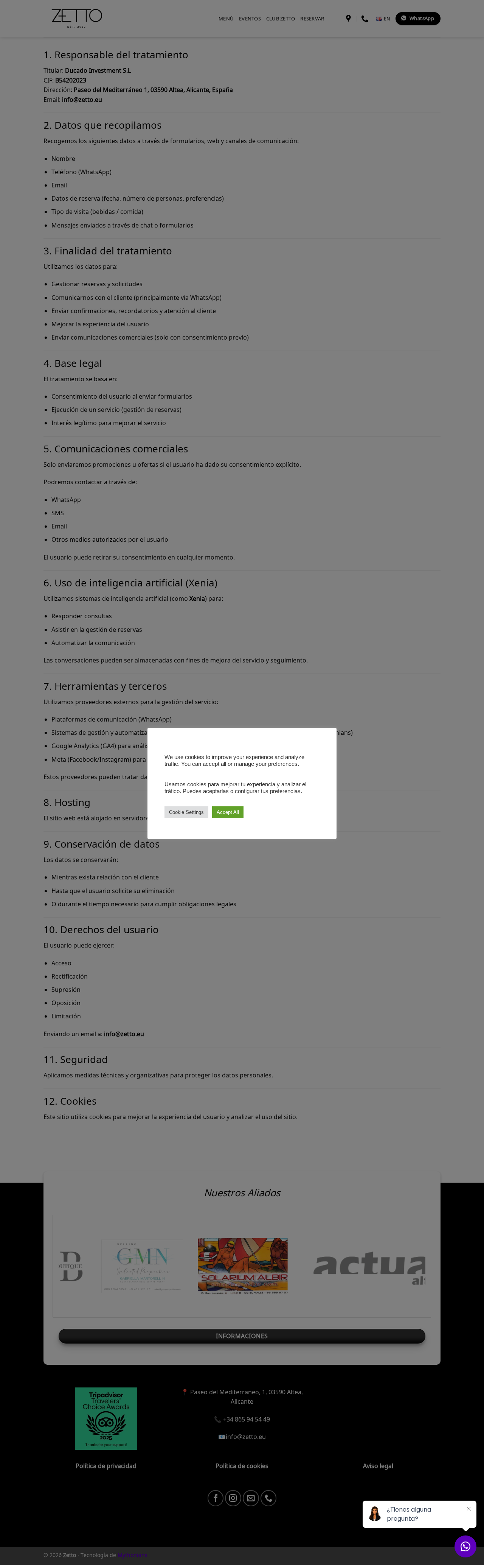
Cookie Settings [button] (186, 812)
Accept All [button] (228, 812)
